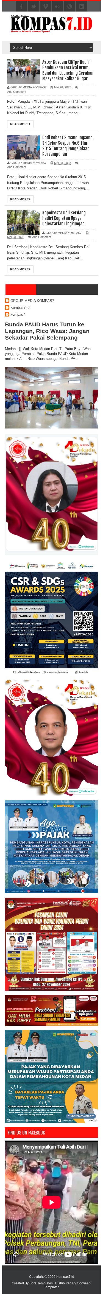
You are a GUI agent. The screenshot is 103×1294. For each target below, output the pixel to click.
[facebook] (21, 6)
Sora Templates (41, 1283)
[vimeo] (45, 6)
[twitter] (33, 6)
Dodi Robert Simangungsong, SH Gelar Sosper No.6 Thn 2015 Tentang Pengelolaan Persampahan (68, 146)
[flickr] (57, 6)
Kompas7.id (19, 308)
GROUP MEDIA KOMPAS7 (32, 301)
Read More (19, 124)
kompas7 (17, 314)
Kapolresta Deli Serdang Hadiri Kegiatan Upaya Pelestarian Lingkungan (64, 218)
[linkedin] (81, 6)
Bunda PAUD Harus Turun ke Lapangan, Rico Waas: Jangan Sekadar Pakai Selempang (47, 331)
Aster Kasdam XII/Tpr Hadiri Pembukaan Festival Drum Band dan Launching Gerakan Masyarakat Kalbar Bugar (67, 70)
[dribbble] (69, 6)
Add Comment (16, 91)
